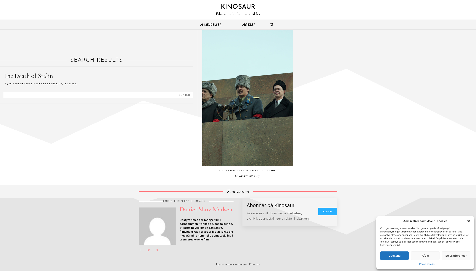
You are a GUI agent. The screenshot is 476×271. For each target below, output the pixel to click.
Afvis (425, 255)
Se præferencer (456, 255)
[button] (468, 221)
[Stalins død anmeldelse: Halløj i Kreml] (247, 98)
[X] (157, 250)
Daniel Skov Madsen (206, 209)
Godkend (395, 255)
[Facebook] (140, 250)
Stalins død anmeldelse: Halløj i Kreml (247, 171)
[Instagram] (148, 250)
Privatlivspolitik (427, 264)
